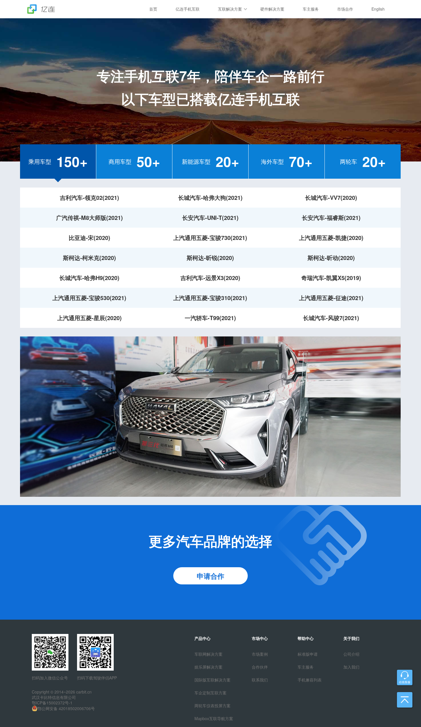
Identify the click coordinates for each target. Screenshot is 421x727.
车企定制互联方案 (210, 693)
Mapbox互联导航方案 (213, 718)
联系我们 (260, 680)
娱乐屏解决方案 (208, 667)
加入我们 (351, 667)
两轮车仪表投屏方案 (212, 705)
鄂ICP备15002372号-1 (52, 703)
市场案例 (260, 654)
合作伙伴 (260, 667)
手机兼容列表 (310, 680)
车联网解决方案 (208, 654)
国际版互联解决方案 (212, 680)
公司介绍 (351, 654)
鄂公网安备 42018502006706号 (66, 708)
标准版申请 (308, 654)
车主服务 (306, 667)
